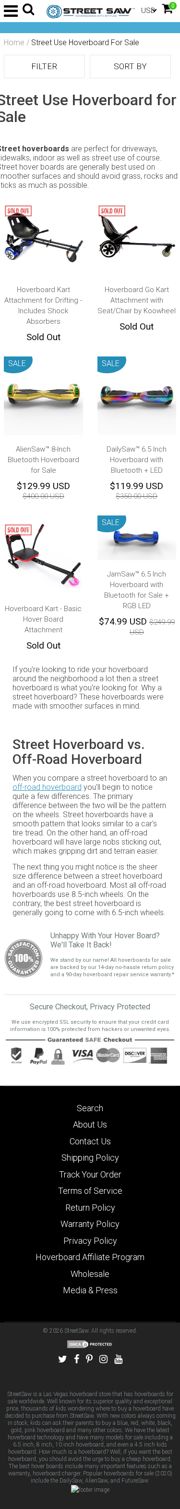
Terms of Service (90, 1191)
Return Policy (90, 1207)
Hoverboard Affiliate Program (90, 1257)
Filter (44, 66)
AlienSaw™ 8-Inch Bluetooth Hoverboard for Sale (43, 460)
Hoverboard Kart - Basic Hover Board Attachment (43, 619)
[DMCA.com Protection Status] (90, 1343)
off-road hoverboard (47, 787)
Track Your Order (90, 1174)
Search (90, 1108)
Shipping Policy (90, 1158)
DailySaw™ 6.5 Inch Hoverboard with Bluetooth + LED (137, 460)
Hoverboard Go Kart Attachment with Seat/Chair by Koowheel (136, 300)
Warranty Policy (90, 1224)
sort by (130, 66)
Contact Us (90, 1141)
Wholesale (90, 1274)
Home (14, 42)
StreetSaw (76, 1330)
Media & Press (90, 1290)
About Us (90, 1124)
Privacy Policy (90, 1241)
